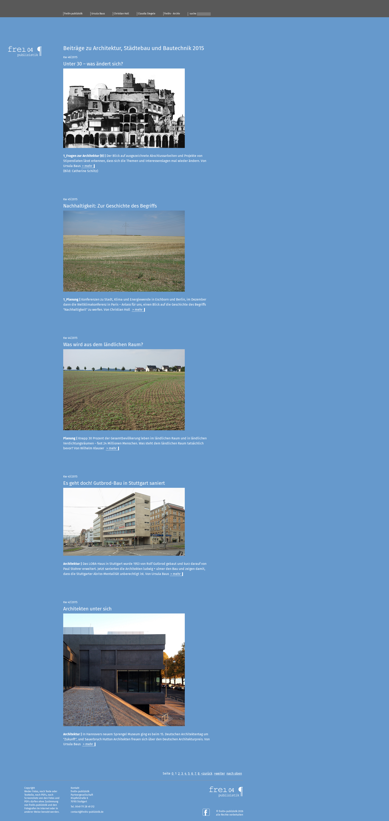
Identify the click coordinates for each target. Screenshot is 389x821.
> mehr (87, 166)
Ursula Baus (98, 14)
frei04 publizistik (73, 14)
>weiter (219, 773)
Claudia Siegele (146, 14)
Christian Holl (121, 14)
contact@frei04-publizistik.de (87, 812)
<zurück (206, 773)
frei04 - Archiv (172, 14)
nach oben (234, 773)
